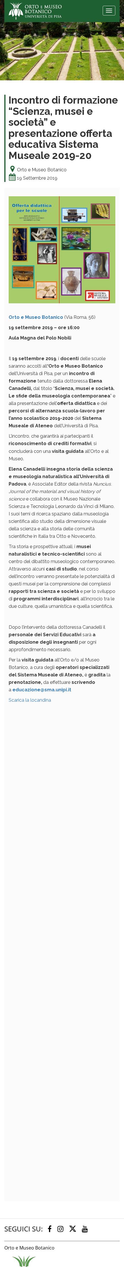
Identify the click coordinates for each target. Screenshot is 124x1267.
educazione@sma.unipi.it (41, 689)
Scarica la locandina (30, 700)
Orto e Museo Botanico (36, 317)
